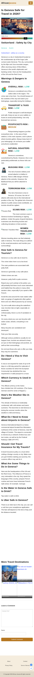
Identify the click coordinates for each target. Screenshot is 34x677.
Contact (25, 661)
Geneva (4, 48)
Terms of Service (25, 665)
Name (3, 630)
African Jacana (17, 674)
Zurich (11, 48)
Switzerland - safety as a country (12, 53)
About (8, 661)
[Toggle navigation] (31, 3)
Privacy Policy (8, 665)
